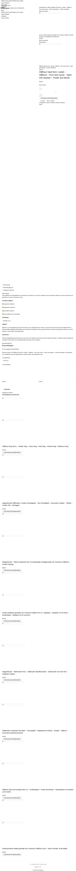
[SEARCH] (74, 5)
